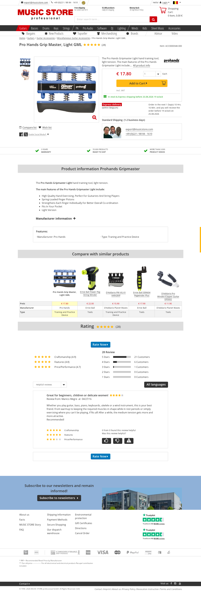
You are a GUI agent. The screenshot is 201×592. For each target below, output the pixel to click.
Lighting (122, 28)
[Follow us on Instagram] (175, 583)
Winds (135, 28)
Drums (46, 28)
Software (102, 28)
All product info (141, 65)
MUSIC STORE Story (30, 524)
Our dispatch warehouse (54, 531)
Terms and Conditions (171, 589)
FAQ (21, 529)
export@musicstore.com (36, 2)
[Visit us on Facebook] (171, 583)
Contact (23, 583)
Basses (34, 28)
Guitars (23, 28)
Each (164, 73)
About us (24, 514)
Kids (144, 28)
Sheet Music (157, 28)
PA (77, 28)
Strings (66, 28)
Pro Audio (88, 28)
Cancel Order (82, 533)
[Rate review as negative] (117, 441)
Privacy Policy (128, 589)
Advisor (158, 33)
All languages (156, 384)
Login (165, 2)
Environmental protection (83, 516)
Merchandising (109, 33)
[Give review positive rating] (106, 441)
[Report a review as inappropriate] (128, 441)
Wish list (47, 127)
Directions (81, 528)
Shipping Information (59, 514)
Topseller (82, 33)
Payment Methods (57, 519)
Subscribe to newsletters (57, 498)
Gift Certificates (83, 523)
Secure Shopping (56, 524)
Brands (134, 33)
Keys (56, 28)
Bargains (30, 33)
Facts (22, 519)
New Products (56, 33)
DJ (112, 28)
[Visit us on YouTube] (180, 583)
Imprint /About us (112, 589)
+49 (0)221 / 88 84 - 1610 (139, 133)
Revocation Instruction (148, 589)
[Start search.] (153, 19)
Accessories (174, 28)
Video (175, 33)
